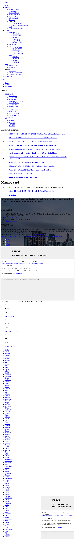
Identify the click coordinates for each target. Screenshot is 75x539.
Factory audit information (20, 25)
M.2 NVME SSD (17, 53)
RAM (10, 55)
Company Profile (14, 9)
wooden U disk (17, 43)
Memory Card (5, 236)
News (6, 64)
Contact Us (8, 76)
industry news (13, 67)
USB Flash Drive (14, 32)
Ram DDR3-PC (22, 236)
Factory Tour (13, 16)
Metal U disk (16, 34)
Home (6, 6)
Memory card (13, 44)
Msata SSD (16, 50)
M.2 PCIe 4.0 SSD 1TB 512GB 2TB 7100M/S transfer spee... (33, 145)
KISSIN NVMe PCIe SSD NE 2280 (23, 177)
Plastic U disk (16, 35)
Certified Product (17, 23)
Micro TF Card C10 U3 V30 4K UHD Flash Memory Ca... (32, 191)
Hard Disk (13, 236)
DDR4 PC (15, 60)
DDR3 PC (15, 57)
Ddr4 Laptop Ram (57, 236)
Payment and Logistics (16, 28)
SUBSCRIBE (5, 206)
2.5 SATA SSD (17, 48)
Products (7, 30)
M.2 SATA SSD (17, 51)
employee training (14, 14)
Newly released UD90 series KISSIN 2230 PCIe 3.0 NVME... (33, 153)
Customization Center (15, 74)
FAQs (10, 27)
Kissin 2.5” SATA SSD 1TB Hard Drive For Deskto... (30, 170)
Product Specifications (15, 72)
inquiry (11, 195)
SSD (10, 46)
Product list (12, 71)
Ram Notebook (46, 236)
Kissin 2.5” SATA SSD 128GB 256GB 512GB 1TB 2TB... (32, 162)
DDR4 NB (15, 62)
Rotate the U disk (17, 39)
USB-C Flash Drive (34, 236)
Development (13, 11)
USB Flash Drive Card (16, 101)
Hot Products (35, 234)
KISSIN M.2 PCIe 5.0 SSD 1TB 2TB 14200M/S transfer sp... (33, 138)
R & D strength (13, 18)
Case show (12, 20)
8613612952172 (10, 346)
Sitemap (42, 234)
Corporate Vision (14, 13)
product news (13, 65)
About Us (8, 7)
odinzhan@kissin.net (11, 331)
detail (14, 195)
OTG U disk (16, 37)
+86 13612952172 (10, 316)
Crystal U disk (16, 41)
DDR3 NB (15, 58)
